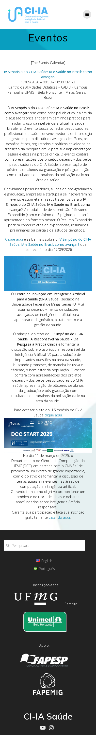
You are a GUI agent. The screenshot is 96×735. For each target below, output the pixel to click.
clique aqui (53, 415)
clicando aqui (59, 517)
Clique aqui (14, 239)
